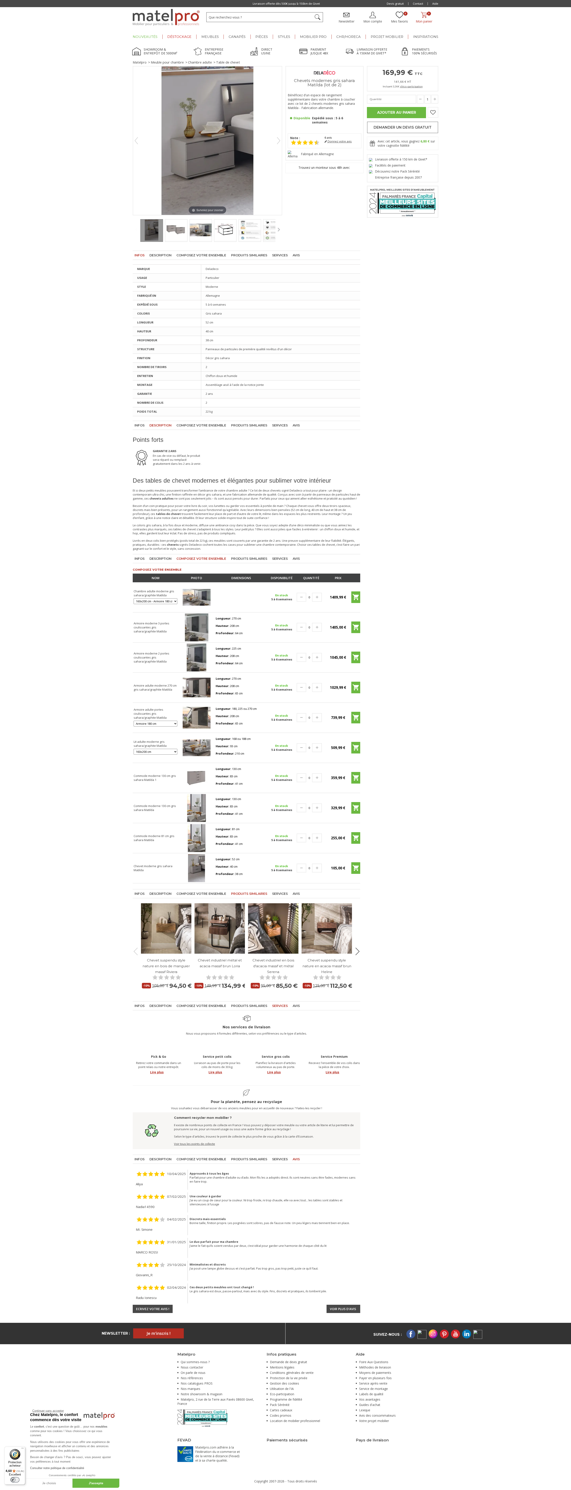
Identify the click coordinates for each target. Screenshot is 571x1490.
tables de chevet (184, 529)
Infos (139, 255)
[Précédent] (136, 140)
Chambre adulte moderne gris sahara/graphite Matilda (154, 593)
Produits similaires (249, 255)
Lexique (364, 1410)
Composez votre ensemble (201, 255)
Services (280, 255)
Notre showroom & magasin (201, 1394)
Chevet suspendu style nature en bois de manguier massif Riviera (166, 966)
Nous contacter (192, 1367)
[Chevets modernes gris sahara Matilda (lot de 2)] (151, 230)
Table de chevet (228, 62)
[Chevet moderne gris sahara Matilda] (197, 868)
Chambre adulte (200, 62)
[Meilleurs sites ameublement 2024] (202, 1417)
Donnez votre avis (339, 141)
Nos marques (190, 1389)
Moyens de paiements (375, 1373)
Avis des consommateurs (377, 1415)
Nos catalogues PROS (197, 1383)
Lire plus (157, 1072)
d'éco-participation (411, 86)
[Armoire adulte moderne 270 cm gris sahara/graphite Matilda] (197, 687)
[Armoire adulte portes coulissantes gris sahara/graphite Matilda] (197, 717)
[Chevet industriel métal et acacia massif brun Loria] (219, 928)
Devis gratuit (395, 4)
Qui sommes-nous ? (195, 1362)
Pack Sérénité (280, 1405)
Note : (295, 138)
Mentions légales (282, 1367)
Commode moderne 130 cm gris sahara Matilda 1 (155, 778)
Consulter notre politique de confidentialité (57, 1468)
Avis (296, 255)
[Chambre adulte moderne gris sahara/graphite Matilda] (197, 597)
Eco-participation (282, 1394)
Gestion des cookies (284, 1383)
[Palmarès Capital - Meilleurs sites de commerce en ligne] (402, 201)
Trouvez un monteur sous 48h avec (324, 167)
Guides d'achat (369, 1405)
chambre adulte (236, 490)
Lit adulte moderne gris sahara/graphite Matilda (150, 744)
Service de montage (373, 1389)
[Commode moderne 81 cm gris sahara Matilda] (197, 838)
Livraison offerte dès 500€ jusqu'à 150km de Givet (286, 4)
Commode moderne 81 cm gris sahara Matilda (154, 838)
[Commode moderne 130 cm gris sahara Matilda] (197, 808)
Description (160, 255)
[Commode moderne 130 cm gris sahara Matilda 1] (197, 778)
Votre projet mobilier (374, 1421)
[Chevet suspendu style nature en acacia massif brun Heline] (327, 928)
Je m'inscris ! (158, 1333)
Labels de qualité (371, 1394)
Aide (435, 4)
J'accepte (96, 1483)
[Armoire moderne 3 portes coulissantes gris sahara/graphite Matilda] (197, 627)
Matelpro (140, 62)
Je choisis (49, 1483)
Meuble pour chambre (167, 62)
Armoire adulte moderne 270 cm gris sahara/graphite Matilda (155, 687)
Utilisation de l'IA (282, 1389)
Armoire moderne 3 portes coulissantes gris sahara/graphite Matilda (151, 627)
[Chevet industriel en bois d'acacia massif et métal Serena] (273, 928)
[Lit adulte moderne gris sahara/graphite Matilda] (197, 747)
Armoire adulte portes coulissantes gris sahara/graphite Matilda (150, 714)
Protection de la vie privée (288, 1378)
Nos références (192, 1378)
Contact (418, 4)
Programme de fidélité (286, 1399)
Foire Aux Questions (373, 1362)
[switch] (14, 1479)
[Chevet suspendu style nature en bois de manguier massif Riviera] (166, 928)
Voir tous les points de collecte (194, 1144)
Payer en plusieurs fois (375, 1378)
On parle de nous (193, 1373)
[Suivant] (278, 140)
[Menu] (22, 1449)
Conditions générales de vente (292, 1373)
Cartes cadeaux (281, 1410)
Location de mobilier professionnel (295, 1421)
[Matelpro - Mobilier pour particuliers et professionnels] (166, 17)
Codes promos (280, 1415)
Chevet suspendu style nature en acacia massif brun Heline (326, 966)
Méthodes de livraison (375, 1367)
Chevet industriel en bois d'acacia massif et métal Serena (273, 966)
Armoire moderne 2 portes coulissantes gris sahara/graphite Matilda (151, 657)
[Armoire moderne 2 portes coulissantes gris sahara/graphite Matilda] (197, 657)
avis (328, 138)
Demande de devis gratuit (288, 1362)
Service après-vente (373, 1383)
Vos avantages (369, 1399)
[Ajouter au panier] (355, 599)
